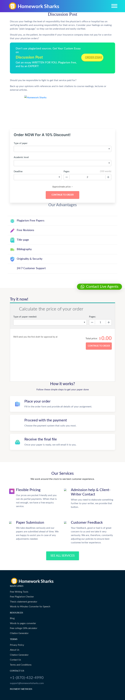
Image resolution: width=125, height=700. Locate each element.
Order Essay (93, 57)
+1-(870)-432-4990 (27, 678)
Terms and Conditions (21, 665)
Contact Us (15, 660)
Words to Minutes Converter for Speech (30, 607)
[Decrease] (67, 177)
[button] (99, 287)
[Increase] (108, 177)
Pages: (92, 316)
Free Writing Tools (19, 592)
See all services (62, 555)
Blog (12, 618)
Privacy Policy (17, 645)
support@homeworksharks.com (27, 683)
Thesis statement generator (23, 602)
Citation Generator (19, 633)
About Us (14, 650)
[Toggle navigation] (114, 6)
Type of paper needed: (25, 316)
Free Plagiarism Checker (22, 597)
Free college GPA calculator (23, 628)
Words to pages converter (23, 623)
